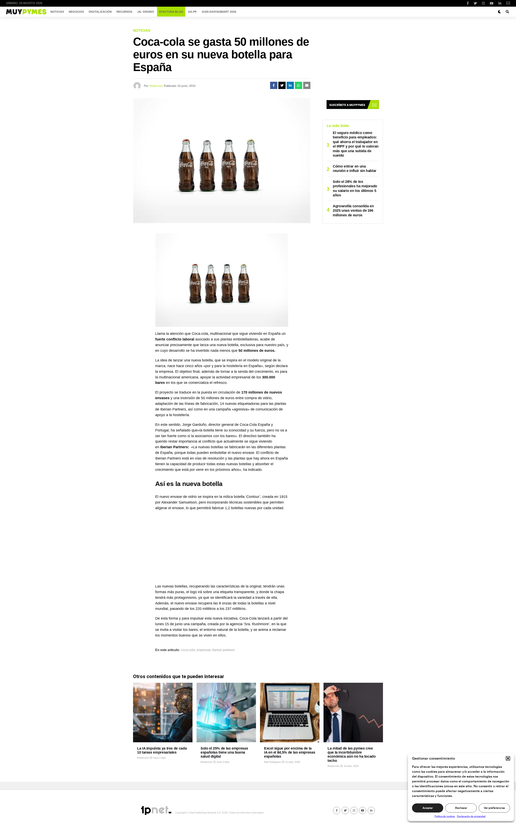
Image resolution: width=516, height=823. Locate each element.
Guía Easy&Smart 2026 (219, 11)
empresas (204, 650)
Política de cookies (445, 816)
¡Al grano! (145, 11)
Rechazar (461, 808)
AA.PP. (192, 11)
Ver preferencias (494, 808)
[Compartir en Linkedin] (290, 85)
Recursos (124, 11)
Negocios (76, 11)
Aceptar (427, 808)
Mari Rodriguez (272, 762)
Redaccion (156, 85)
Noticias (57, 11)
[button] (508, 758)
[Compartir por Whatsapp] (298, 85)
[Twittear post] (282, 85)
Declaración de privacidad (471, 816)
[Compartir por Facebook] (273, 85)
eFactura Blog (171, 11)
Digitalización (100, 11)
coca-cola (188, 650)
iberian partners (223, 650)
